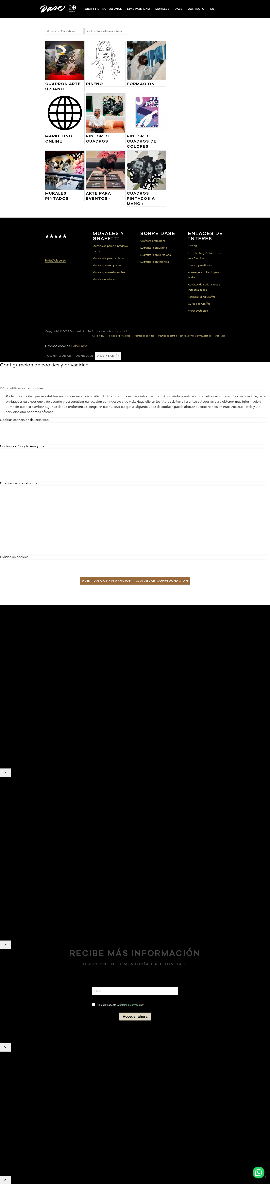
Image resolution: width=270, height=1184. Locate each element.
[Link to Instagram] (228, 9)
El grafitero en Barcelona (155, 255)
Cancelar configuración (162, 580)
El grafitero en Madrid (153, 248)
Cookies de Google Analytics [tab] (22, 446)
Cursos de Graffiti (199, 304)
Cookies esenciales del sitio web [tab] (24, 420)
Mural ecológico (198, 311)
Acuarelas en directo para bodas (203, 275)
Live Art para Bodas (200, 265)
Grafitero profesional (153, 241)
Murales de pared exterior (109, 258)
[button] (258, 1172)
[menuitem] (103, 9)
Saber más (79, 346)
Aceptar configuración (107, 580)
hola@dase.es (55, 260)
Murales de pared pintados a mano (110, 248)
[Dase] (58, 9)
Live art (192, 246)
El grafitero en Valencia (154, 262)
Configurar (59, 356)
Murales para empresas (107, 265)
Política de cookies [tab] (14, 557)
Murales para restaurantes (109, 272)
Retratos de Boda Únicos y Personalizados (204, 287)
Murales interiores (104, 279)
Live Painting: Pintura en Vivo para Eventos (206, 255)
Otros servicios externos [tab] (18, 483)
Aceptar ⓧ (108, 356)
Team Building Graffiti (201, 297)
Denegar (84, 356)
